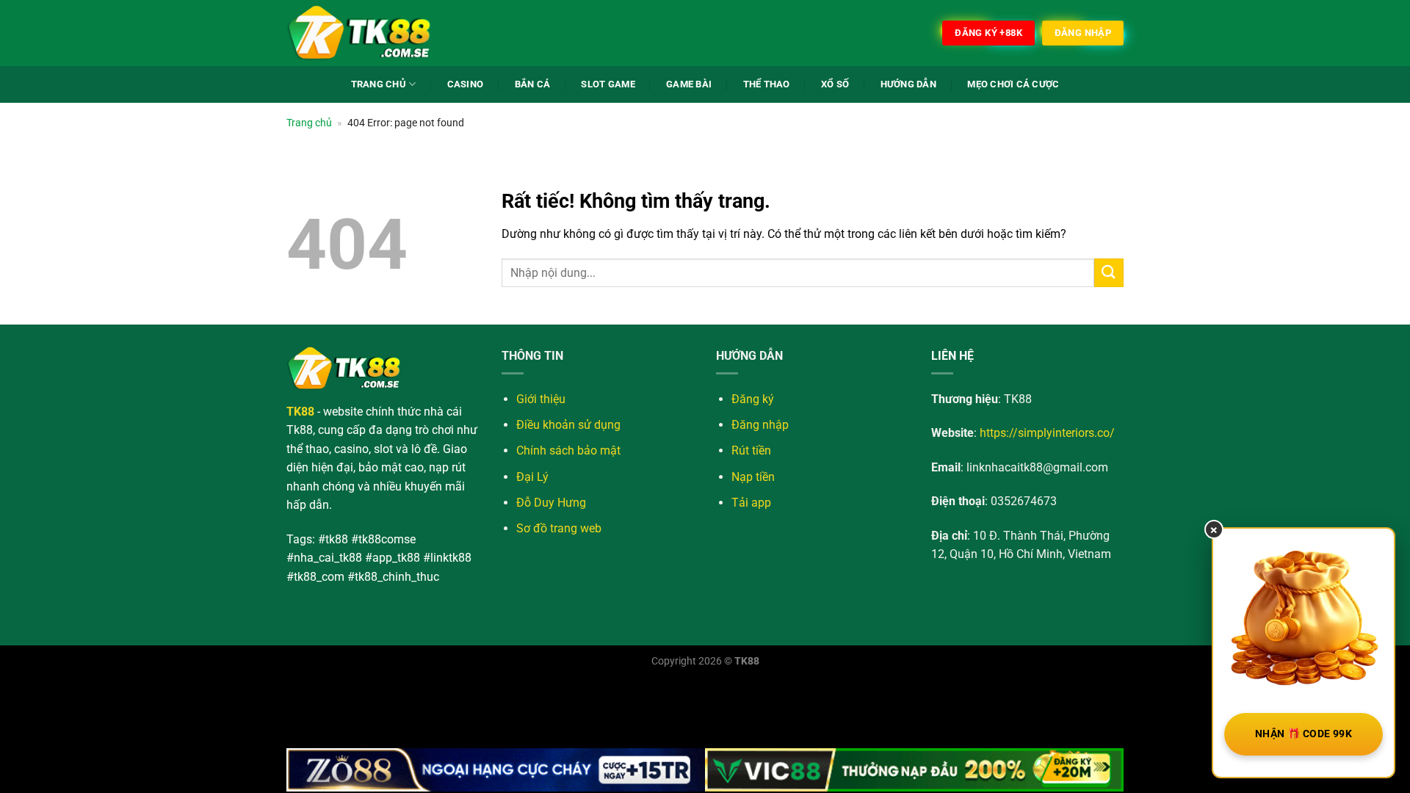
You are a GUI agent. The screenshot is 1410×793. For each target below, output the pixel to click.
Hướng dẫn (908, 84)
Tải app (751, 503)
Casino (465, 84)
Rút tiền (751, 450)
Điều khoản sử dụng (568, 425)
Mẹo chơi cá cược (1013, 84)
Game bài (689, 84)
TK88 (746, 661)
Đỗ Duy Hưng (551, 503)
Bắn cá (533, 84)
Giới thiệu (540, 399)
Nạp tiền (753, 477)
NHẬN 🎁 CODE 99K (1303, 733)
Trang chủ (309, 122)
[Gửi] (1109, 272)
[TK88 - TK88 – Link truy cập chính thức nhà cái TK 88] (359, 33)
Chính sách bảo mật (568, 450)
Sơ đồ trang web (558, 528)
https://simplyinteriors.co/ (1047, 433)
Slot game (607, 84)
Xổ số (835, 84)
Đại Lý (532, 477)
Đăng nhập (760, 425)
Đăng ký (752, 399)
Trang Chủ (378, 84)
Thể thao (766, 84)
